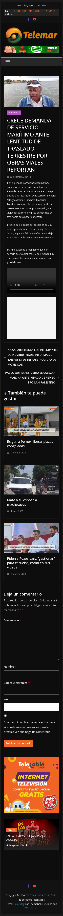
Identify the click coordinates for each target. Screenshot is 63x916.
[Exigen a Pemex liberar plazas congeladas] (31, 409)
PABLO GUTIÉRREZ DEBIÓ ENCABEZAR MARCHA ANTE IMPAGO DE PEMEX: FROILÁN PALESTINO (30, 377)
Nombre (10, 667)
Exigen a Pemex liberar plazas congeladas (30, 443)
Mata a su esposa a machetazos (22, 502)
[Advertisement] (31, 318)
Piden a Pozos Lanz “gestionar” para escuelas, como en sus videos (31, 563)
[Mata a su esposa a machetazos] (31, 467)
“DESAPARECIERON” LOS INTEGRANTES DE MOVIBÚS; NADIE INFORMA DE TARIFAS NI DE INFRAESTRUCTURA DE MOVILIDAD (33, 357)
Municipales (14, 113)
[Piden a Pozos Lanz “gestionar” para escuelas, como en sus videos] (31, 526)
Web (6, 699)
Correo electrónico (17, 683)
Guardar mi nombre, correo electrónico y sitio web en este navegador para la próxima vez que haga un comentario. (29, 727)
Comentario (12, 620)
